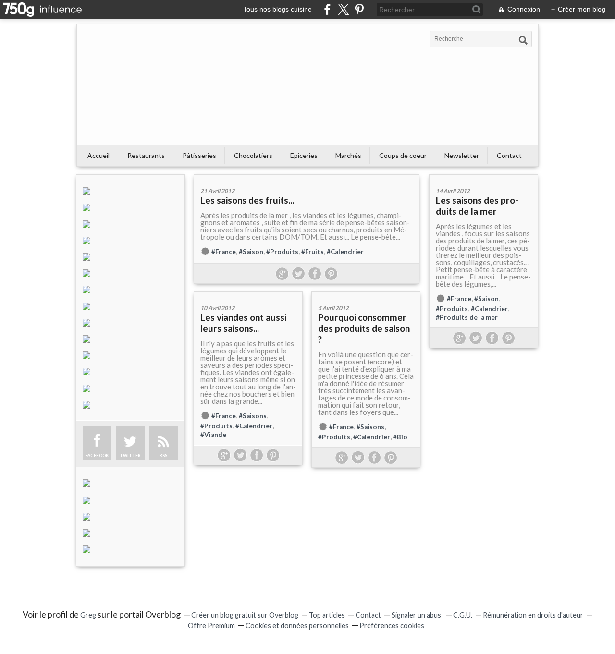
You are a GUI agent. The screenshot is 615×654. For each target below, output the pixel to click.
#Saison (251, 251)
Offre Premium (211, 625)
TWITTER (130, 455)
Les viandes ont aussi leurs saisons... (243, 323)
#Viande (213, 434)
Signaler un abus (417, 615)
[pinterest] (359, 9)
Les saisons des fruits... (247, 200)
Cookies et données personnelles (297, 625)
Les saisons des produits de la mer (477, 205)
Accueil (98, 155)
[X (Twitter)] (343, 9)
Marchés (348, 155)
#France (223, 251)
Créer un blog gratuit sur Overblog (244, 615)
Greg (88, 615)
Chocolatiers (253, 155)
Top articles (327, 615)
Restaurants (146, 155)
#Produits (282, 251)
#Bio (400, 437)
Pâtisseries (199, 155)
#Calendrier (345, 251)
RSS (163, 455)
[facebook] (327, 9)
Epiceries (304, 155)
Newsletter (461, 155)
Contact (509, 155)
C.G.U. (462, 615)
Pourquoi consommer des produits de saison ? (364, 328)
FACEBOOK (97, 455)
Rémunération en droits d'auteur (533, 615)
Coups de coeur (403, 155)
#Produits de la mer (467, 317)
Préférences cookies (391, 625)
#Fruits (312, 251)
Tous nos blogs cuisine (277, 9)
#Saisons (253, 416)
